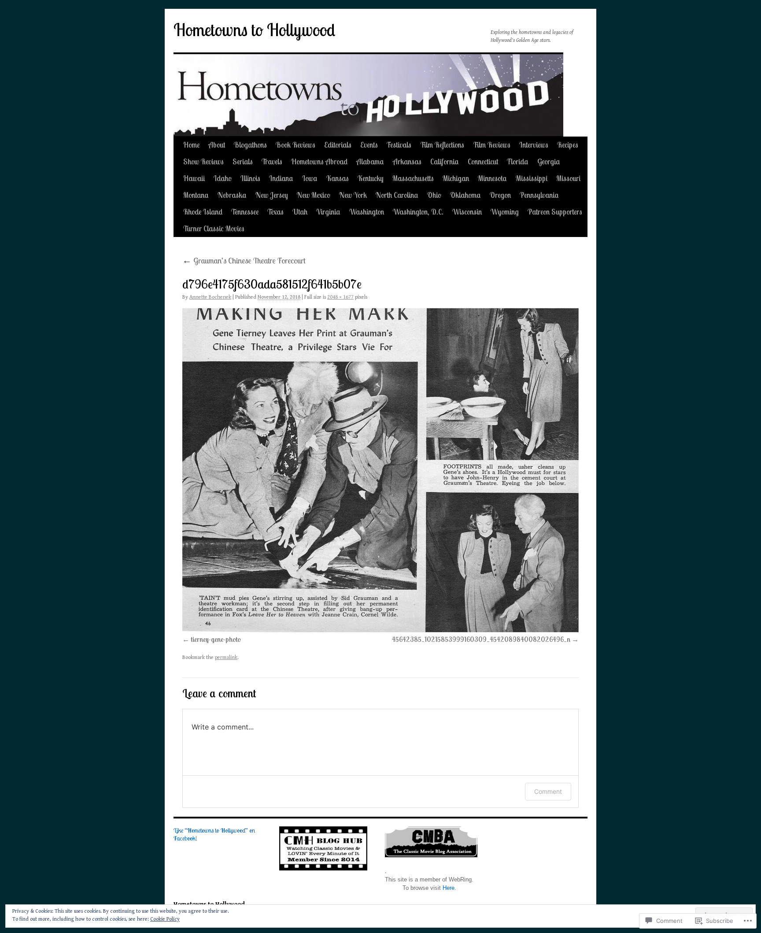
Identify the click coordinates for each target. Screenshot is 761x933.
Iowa (310, 178)
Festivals (399, 144)
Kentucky (371, 178)
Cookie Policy (165, 919)
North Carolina (397, 195)
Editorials (337, 144)
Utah (299, 211)
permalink (226, 657)
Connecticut (483, 161)
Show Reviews (203, 161)
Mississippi (531, 178)
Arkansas (407, 161)
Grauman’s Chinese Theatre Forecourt (244, 260)
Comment (548, 791)
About (216, 144)
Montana (196, 195)
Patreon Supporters (555, 211)
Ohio (434, 195)
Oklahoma (465, 195)
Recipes (567, 144)
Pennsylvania (539, 195)
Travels (272, 161)
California (444, 161)
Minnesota (492, 178)
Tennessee (245, 211)
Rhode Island (202, 211)
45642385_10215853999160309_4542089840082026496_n (481, 639)
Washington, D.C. (418, 211)
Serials (243, 161)
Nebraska (232, 195)
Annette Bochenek (210, 297)
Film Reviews (491, 144)
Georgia (548, 161)
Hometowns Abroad (319, 161)
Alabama (370, 161)
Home (191, 144)
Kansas (337, 178)
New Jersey (271, 195)
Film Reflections (442, 144)
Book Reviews (295, 144)
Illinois (250, 178)
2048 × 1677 (340, 297)
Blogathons (250, 144)
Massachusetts (413, 178)
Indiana (281, 178)
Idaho (223, 178)
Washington (366, 211)
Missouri (568, 178)
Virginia (328, 211)
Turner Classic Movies (213, 228)
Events (369, 144)
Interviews (533, 144)
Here (448, 888)
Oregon (500, 195)
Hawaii (194, 178)
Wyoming (505, 211)
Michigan (456, 178)
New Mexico (313, 195)
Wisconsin (467, 211)
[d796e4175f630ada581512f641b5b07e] (380, 470)
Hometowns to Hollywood (254, 30)
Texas (275, 211)
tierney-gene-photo (216, 639)
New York (353, 195)
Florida (517, 161)
